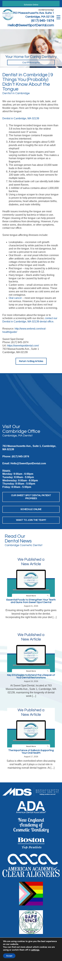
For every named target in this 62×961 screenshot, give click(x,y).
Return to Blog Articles (31, 361)
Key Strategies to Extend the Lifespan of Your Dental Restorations (31, 676)
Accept (9, 956)
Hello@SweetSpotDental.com (31, 25)
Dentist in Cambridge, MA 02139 (20, 118)
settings (35, 950)
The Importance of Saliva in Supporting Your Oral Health (31, 751)
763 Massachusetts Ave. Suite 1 (33, 12)
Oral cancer (15, 298)
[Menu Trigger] (58, 17)
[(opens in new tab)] (31, 791)
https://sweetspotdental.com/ (23, 345)
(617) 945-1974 (42, 20)
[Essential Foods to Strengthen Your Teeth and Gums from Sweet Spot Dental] (31, 577)
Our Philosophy (31, 62)
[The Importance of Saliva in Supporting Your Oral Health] (31, 727)
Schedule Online (31, 5)
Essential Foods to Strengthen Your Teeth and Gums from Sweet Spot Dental (31, 600)
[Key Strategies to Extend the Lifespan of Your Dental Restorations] (31, 652)
